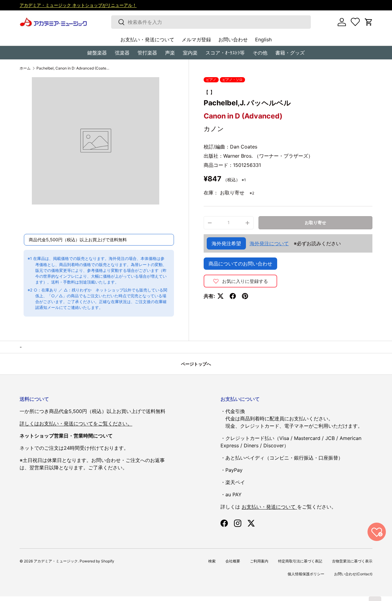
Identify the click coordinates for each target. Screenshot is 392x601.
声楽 (170, 53)
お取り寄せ (315, 222)
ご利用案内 (259, 561)
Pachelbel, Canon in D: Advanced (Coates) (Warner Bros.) (73, 68)
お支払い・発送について (147, 39)
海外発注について (269, 243)
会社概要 (232, 561)
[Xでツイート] (220, 296)
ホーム (25, 68)
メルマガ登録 (196, 39)
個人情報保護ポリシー (306, 574)
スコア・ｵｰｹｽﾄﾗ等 (225, 53)
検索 (212, 561)
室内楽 (190, 53)
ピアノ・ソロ (232, 79)
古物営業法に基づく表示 (352, 561)
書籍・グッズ (290, 53)
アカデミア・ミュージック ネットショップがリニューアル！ (78, 5)
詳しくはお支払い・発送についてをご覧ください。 (76, 423)
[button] (368, 22)
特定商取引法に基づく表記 (300, 561)
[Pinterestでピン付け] (245, 296)
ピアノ (211, 79)
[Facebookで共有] (233, 296)
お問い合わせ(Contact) (353, 574)
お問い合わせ (233, 39)
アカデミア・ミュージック (56, 561)
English (263, 39)
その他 (260, 53)
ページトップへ (196, 363)
